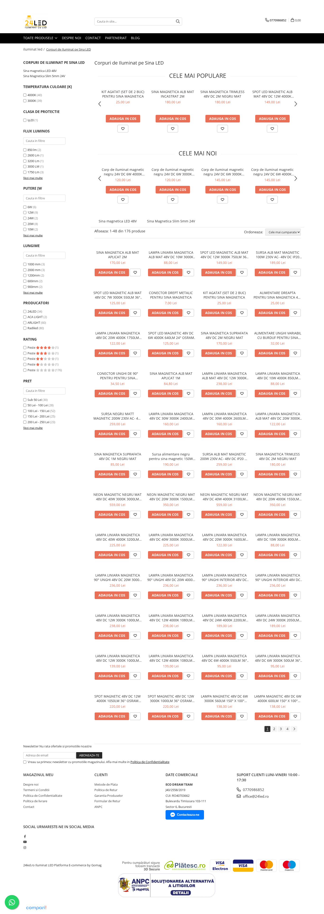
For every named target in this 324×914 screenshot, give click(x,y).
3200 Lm (33, 161)
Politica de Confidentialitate (149, 762)
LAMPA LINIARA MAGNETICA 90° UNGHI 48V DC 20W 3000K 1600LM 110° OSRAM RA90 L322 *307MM (117, 577)
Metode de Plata (106, 784)
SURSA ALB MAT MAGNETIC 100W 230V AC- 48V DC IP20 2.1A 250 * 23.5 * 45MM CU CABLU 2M (277, 254)
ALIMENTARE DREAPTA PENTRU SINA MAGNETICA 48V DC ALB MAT (278, 295)
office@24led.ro (255, 796)
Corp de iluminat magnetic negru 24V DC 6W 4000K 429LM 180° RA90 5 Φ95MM (123, 171)
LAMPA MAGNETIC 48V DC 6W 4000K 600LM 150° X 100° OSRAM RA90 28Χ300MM (277, 698)
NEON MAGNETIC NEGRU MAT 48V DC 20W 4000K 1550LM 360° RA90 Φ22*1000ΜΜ (278, 496)
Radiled (33, 328)
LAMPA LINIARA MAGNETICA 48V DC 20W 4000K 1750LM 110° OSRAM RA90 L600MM (117, 335)
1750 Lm (33, 172)
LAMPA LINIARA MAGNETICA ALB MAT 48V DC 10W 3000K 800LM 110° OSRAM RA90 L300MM (171, 254)
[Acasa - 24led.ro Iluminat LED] (47, 21)
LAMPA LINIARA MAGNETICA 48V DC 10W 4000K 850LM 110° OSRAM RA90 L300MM (277, 375)
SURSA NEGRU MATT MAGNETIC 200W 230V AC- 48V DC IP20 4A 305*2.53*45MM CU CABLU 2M (117, 416)
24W (31, 218)
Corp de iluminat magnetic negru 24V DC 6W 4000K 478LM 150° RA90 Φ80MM (272, 171)
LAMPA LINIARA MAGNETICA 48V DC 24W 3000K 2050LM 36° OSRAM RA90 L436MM (277, 617)
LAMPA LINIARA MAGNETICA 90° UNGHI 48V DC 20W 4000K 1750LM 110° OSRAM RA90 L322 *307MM (171, 577)
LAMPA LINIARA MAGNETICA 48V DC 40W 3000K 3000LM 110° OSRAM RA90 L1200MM (171, 537)
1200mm (34, 275)
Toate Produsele (38, 38)
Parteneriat (116, 38)
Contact (93, 38)
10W (31, 229)
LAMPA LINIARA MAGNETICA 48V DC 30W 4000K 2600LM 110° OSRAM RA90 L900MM (224, 416)
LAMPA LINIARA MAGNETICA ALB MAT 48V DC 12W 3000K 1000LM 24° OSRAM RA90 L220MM (224, 375)
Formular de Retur (107, 801)
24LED (32, 311)
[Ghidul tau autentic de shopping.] (36, 908)
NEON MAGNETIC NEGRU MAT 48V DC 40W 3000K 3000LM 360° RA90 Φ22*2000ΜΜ (117, 496)
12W (31, 212)
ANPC (98, 807)
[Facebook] (24, 836)
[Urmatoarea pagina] (294, 729)
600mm (33, 281)
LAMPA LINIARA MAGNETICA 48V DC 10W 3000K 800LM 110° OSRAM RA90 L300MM (277, 537)
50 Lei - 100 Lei (38, 405)
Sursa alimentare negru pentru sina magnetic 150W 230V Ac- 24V (171, 456)
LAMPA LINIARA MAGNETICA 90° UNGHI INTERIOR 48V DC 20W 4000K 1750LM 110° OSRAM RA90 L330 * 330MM (224, 577)
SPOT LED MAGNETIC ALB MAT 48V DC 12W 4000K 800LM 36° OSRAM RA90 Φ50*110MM (272, 93)
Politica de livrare (35, 801)
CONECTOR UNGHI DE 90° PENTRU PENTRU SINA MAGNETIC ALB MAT (117, 375)
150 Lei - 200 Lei (38, 416)
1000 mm (34, 264)
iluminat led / (34, 49)
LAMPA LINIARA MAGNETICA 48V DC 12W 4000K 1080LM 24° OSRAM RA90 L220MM (171, 617)
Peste (32, 347)
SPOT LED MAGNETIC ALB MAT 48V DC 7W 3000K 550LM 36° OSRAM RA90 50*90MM (117, 295)
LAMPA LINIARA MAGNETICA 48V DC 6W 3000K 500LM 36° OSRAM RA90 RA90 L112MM (277, 658)
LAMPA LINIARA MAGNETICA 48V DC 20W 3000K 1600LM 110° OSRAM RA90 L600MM (224, 537)
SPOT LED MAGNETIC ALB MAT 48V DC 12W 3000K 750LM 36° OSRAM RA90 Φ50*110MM (224, 254)
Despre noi (71, 38)
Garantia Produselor (108, 795)
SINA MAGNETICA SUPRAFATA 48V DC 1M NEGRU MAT (117, 456)
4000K (32, 95)
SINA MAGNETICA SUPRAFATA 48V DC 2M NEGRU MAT (224, 335)
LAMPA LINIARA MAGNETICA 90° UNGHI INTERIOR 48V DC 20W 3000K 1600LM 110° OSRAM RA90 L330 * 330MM (277, 577)
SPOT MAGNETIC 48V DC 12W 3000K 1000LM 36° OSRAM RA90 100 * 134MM (171, 698)
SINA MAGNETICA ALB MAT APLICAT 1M (171, 375)
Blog (135, 38)
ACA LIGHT (35, 317)
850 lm (32, 150)
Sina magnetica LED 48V (40, 71)
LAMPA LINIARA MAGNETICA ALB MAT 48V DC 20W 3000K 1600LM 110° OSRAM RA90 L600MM (277, 416)
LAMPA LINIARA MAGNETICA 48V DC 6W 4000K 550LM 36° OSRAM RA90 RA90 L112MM (224, 658)
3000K (32, 100)
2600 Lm (33, 155)
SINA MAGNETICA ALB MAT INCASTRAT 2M (172, 93)
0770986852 (253, 789)
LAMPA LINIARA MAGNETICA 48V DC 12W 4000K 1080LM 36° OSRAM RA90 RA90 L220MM (171, 658)
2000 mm (34, 270)
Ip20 (31, 120)
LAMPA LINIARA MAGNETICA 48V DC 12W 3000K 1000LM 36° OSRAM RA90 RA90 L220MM (117, 658)
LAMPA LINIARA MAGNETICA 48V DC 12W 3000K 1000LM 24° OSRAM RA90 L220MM (117, 617)
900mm (33, 287)
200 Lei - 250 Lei (38, 422)
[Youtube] (24, 842)
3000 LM (33, 166)
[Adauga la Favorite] (122, 128)
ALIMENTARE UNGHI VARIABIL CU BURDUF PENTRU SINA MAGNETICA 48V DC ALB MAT (277, 335)
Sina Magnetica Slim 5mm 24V (44, 76)
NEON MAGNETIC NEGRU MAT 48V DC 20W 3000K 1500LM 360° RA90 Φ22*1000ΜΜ (171, 496)
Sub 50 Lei (35, 400)
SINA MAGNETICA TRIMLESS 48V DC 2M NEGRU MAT (222, 93)
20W (31, 224)
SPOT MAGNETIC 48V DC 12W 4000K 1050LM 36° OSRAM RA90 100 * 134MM (117, 698)
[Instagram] (24, 847)
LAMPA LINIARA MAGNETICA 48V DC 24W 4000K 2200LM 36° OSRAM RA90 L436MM (224, 617)
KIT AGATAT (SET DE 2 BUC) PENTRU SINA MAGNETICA (123, 93)
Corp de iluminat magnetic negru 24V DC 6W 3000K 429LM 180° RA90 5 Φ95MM (173, 171)
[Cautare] (178, 21)
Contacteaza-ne (188, 814)
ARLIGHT (34, 322)
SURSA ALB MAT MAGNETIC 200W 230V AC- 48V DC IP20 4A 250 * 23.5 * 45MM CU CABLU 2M (224, 456)
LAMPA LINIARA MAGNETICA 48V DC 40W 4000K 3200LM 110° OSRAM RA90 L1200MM (117, 537)
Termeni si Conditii (36, 790)
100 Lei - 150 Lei (38, 411)
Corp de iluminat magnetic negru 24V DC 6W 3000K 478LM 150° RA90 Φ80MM (222, 171)
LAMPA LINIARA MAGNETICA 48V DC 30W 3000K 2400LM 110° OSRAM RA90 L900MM (171, 416)
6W (30, 207)
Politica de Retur (105, 790)
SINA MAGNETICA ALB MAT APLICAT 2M (117, 254)
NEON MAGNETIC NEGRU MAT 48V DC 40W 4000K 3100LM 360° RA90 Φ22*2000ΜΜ (224, 496)
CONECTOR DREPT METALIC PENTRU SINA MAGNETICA (171, 295)
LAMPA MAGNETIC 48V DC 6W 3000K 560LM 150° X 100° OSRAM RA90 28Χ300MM (224, 698)
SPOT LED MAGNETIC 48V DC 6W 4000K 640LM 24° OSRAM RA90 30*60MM (171, 335)
